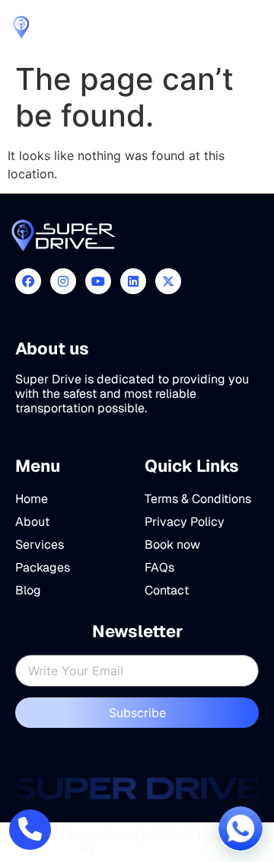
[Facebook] (28, 281)
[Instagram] (63, 281)
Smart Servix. (147, 848)
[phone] (30, 829)
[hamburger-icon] (249, 27)
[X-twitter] (168, 281)
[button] (240, 828)
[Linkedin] (133, 281)
